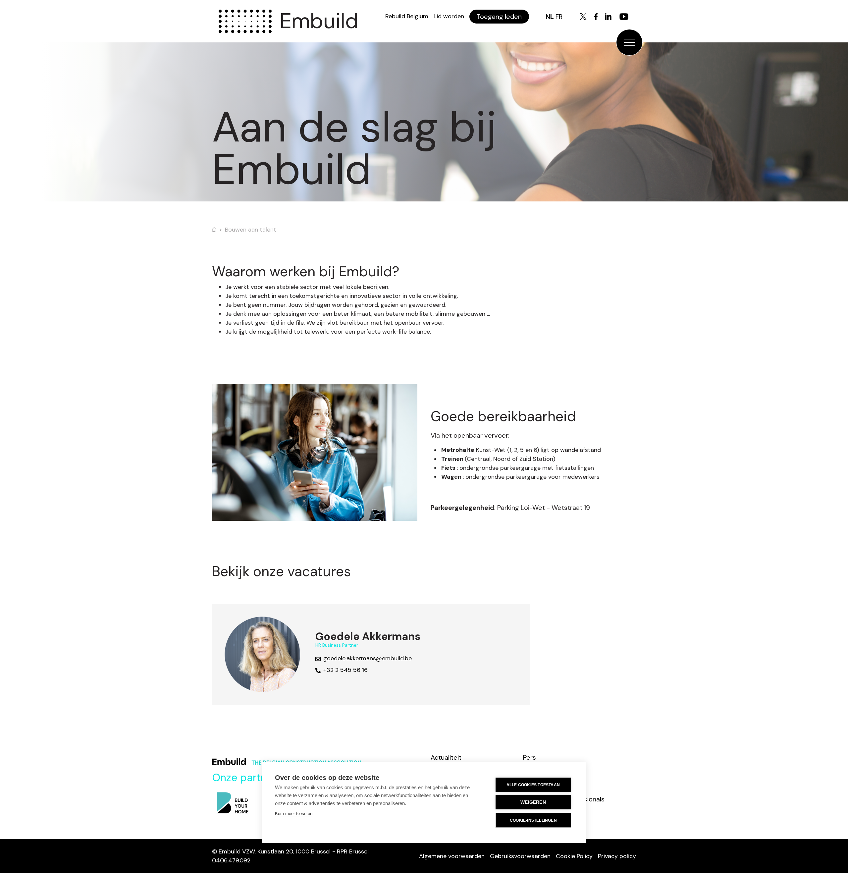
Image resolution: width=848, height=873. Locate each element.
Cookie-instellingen (533, 820)
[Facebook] (596, 16)
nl (550, 16)
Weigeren (533, 802)
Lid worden (449, 16)
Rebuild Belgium (406, 16)
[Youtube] (623, 16)
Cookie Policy (574, 856)
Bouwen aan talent (250, 230)
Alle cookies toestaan (533, 785)
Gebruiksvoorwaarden (520, 856)
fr (559, 16)
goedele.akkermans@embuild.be (367, 658)
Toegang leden (499, 16)
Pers (529, 757)
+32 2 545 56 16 (345, 670)
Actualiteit (446, 757)
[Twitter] (583, 16)
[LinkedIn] (608, 16)
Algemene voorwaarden (452, 856)
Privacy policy (617, 856)
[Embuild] (245, 21)
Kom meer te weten (293, 813)
